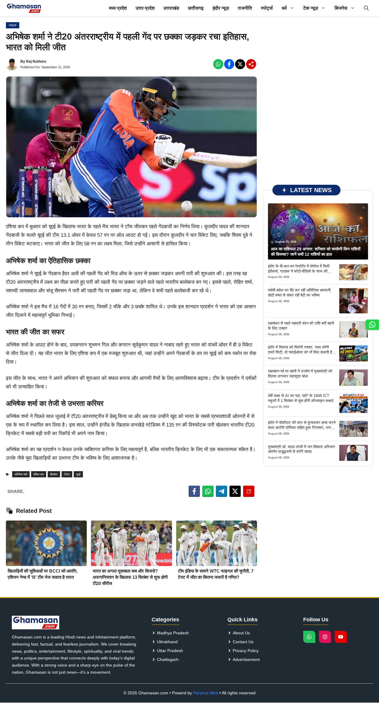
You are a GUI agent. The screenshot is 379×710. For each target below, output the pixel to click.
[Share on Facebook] (194, 491)
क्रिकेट (54, 474)
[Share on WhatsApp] (207, 491)
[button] (366, 8)
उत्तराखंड (171, 8)
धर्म (284, 8)
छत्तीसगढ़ (196, 8)
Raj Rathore (36, 61)
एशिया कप (38, 474)
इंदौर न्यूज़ (221, 8)
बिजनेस (341, 8)
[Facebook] (218, 64)
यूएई (78, 474)
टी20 (67, 474)
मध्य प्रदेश (118, 8)
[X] (240, 64)
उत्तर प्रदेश (145, 8)
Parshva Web (205, 692)
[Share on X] (235, 491)
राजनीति (245, 8)
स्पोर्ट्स (267, 8)
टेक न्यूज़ (310, 8)
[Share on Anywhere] (248, 491)
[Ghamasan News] (24, 8)
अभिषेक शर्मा (21, 474)
